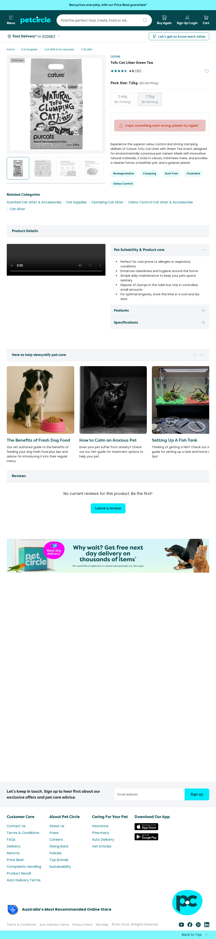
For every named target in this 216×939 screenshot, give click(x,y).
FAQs (11, 839)
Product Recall (19, 873)
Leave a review (108, 508)
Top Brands (58, 859)
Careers (56, 839)
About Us (56, 826)
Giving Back (59, 846)
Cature (115, 56)
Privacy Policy (82, 925)
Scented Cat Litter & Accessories (34, 202)
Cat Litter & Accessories (59, 49)
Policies (55, 853)
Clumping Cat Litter (107, 202)
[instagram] (198, 926)
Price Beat (15, 859)
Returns (13, 853)
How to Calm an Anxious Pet (108, 440)
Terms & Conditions (23, 832)
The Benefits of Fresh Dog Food (38, 440)
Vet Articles (101, 846)
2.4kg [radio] (122, 99)
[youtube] (181, 926)
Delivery (13, 846)
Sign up (196, 794)
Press (53, 832)
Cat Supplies (29, 49)
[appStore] (146, 829)
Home (10, 49)
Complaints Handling (24, 866)
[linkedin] (206, 926)
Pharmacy (100, 832)
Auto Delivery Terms (23, 880)
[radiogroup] (160, 99)
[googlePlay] (146, 839)
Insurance (100, 826)
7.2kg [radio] (149, 99)
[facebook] (189, 926)
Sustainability (60, 866)
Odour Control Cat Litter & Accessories (160, 202)
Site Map (102, 925)
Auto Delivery (103, 839)
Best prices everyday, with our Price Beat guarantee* (108, 5)
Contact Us (16, 826)
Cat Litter (86, 49)
